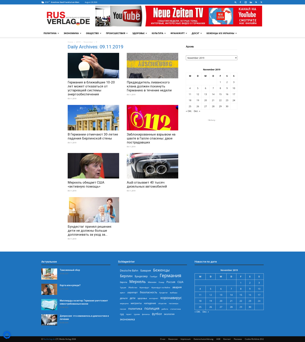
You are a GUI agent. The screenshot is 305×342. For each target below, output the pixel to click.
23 (227, 100)
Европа (123, 282)
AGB (218, 339)
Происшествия (115, 33)
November (88, 42)
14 (213, 94)
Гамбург (153, 276)
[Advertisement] (211, 142)
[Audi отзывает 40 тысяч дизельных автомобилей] (152, 165)
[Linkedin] (250, 2)
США (180, 282)
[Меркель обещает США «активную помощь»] (93, 165)
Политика (50, 33)
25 (190, 106)
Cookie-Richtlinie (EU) (254, 339)
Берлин (126, 276)
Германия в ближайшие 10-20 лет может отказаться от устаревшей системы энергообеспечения (91, 88)
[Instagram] (245, 2)
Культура (157, 33)
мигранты (136, 303)
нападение (150, 303)
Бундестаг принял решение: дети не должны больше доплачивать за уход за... (90, 230)
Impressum (186, 339)
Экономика (71, 33)
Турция (123, 287)
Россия (170, 282)
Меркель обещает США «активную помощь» (86, 184)
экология (169, 314)
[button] (235, 2)
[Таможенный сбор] (49, 274)
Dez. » (197, 111)
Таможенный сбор (70, 270)
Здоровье (138, 33)
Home (70, 42)
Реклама (238, 339)
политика (135, 308)
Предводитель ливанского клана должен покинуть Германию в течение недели (149, 86)
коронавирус (171, 297)
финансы (146, 314)
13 (205, 94)
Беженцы (161, 270)
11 (190, 94)
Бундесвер (141, 276)
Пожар (161, 282)
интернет (153, 298)
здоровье (142, 298)
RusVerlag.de (49, 339)
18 (190, 100)
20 (205, 100)
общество (162, 303)
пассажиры (173, 303)
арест (122, 292)
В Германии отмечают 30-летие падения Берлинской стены (93, 136)
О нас (162, 339)
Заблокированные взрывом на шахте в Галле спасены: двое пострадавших (151, 138)
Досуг (195, 33)
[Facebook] (240, 2)
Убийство (132, 287)
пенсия (123, 309)
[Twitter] (261, 2)
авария (177, 287)
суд (122, 314)
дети (132, 298)
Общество (92, 33)
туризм (137, 314)
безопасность (148, 292)
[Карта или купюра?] (49, 289)
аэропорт (132, 292)
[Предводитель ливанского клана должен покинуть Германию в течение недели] (152, 65)
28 (213, 106)
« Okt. (189, 111)
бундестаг (163, 293)
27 (205, 106)
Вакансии (173, 339)
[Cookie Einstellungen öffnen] (7, 338)
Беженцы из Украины (220, 33)
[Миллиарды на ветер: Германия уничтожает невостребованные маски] (49, 304)
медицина (124, 303)
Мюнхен (152, 282)
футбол (157, 314)
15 (220, 94)
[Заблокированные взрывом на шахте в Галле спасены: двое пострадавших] (152, 117)
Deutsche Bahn (129, 270)
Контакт (227, 339)
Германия (170, 275)
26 (198, 106)
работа (165, 309)
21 (213, 100)
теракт (129, 314)
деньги (124, 298)
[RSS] (256, 2)
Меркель (137, 281)
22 (220, 100)
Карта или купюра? (70, 285)
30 (227, 106)
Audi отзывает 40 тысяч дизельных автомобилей (147, 184)
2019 (78, 42)
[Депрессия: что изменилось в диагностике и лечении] (49, 319)
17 (234, 94)
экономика (127, 319)
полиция (151, 308)
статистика (175, 309)
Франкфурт (177, 33)
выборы (173, 292)
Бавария (145, 270)
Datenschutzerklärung (203, 339)
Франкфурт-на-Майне (160, 287)
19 (198, 100)
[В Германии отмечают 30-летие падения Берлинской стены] (93, 117)
